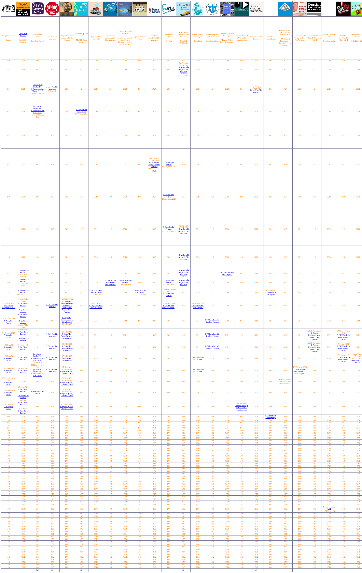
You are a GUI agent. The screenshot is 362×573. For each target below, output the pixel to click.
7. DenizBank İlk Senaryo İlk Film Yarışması (183, 69)
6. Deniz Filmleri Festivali (168, 164)
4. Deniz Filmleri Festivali (168, 228)
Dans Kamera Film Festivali (37, 392)
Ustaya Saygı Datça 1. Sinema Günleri (66, 408)
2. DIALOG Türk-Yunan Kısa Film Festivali (343, 348)
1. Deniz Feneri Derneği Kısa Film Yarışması (154, 165)
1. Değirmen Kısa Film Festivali (140, 291)
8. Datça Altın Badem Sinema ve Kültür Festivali (67, 320)
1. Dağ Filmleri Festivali (23, 412)
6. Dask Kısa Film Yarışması (52, 88)
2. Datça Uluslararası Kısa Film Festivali (96, 291)
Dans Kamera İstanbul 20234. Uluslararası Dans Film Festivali (38, 109)
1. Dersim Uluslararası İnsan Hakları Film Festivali (314, 348)
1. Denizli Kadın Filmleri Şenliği (270, 417)
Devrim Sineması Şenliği (329, 508)
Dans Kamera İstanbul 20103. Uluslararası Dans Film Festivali (38, 357)
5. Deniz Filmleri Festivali (168, 196)
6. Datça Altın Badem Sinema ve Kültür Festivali (67, 348)
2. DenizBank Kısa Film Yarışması (197, 358)
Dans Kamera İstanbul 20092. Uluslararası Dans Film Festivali (38, 372)
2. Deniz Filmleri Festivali (168, 295)
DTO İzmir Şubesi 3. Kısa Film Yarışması (212, 321)
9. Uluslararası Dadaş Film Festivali (8, 307)
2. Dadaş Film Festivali (8, 394)
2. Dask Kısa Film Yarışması (52, 358)
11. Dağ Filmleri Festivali (23, 280)
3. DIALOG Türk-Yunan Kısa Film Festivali (343, 337)
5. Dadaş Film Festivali (8, 359)
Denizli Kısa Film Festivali (256, 91)
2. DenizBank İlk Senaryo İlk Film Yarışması (183, 272)
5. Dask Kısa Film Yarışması (52, 306)
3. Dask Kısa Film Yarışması (52, 347)
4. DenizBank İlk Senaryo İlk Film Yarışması (183, 231)
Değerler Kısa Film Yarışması (125, 281)
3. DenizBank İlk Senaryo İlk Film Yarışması (183, 257)
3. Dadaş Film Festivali (8, 383)
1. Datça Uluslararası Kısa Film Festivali (96, 307)
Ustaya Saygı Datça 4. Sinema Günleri (66, 372)
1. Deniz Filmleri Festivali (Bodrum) (168, 307)
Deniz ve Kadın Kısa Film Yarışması (227, 273)
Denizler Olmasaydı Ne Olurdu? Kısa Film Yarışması (241, 408)
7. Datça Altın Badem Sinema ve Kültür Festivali (67, 336)
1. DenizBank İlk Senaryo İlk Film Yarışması (183, 282)
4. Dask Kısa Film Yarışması (52, 335)
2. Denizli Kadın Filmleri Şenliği (270, 293)
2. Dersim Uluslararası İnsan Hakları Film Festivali (314, 336)
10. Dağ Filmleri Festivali (23, 291)
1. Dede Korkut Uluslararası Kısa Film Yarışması (110, 282)
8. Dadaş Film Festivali (8, 322)
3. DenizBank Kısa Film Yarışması (197, 307)
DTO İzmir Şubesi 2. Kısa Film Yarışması (212, 335)
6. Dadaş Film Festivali (8, 348)
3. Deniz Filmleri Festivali (168, 281)
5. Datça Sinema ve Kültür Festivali (66, 359)
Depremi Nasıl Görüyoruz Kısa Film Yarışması (299, 371)
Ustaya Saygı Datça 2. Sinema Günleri (66, 395)
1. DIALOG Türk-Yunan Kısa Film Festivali (343, 359)
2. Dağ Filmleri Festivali (23, 403)
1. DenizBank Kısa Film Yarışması (197, 370)
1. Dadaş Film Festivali (8, 408)
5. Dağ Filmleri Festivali (23, 358)
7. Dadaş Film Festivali (8, 336)
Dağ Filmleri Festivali (23, 35)
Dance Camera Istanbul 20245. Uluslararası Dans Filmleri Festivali (38, 88)
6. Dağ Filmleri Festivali (23, 348)
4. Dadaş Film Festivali (8, 371)
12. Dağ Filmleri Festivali (23, 271)
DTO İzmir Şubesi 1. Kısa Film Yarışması (212, 347)
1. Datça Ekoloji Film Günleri (81, 111)
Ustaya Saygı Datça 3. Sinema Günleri (66, 383)
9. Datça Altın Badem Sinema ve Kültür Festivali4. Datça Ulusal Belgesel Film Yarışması (67, 306)
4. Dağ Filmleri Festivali (23, 371)
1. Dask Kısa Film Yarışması (52, 370)
